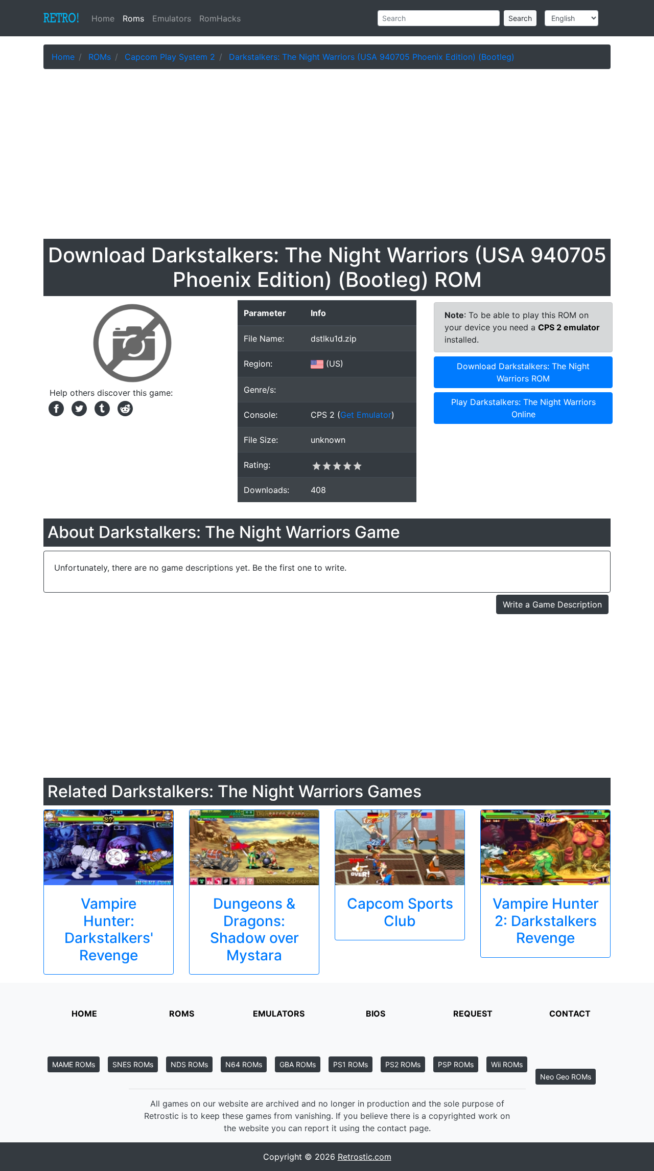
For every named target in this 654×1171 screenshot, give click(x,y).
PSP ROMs (456, 1064)
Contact (570, 1013)
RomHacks (220, 18)
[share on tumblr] (100, 407)
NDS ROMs (189, 1064)
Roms (133, 18)
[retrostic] (61, 18)
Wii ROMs (507, 1064)
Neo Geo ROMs (565, 1076)
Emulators (171, 18)
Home (105, 18)
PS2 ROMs (403, 1064)
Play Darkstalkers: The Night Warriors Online (523, 408)
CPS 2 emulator (569, 327)
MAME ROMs (73, 1064)
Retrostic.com (364, 1157)
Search (520, 18)
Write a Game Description (552, 604)
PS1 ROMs (350, 1064)
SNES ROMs (132, 1064)
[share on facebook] (54, 407)
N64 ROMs (243, 1064)
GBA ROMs (297, 1064)
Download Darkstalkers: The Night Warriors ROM (523, 372)
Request (473, 1013)
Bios (375, 1013)
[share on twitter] (77, 407)
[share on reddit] (122, 407)
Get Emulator (365, 415)
